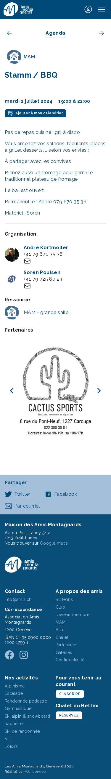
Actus (61, 629)
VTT (9, 738)
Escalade (14, 693)
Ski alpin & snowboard (27, 716)
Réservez (69, 715)
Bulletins (64, 599)
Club (60, 607)
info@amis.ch (18, 599)
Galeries (64, 652)
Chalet (62, 637)
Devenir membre (73, 614)
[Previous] (12, 391)
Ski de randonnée (22, 731)
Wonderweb (35, 772)
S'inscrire (70, 694)
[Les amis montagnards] (18, 9)
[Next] (98, 391)
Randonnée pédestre (26, 701)
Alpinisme (15, 686)
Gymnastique (18, 708)
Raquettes (15, 723)
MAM (61, 622)
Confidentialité (70, 660)
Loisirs (11, 746)
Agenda (55, 33)
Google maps (54, 543)
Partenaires (67, 644)
